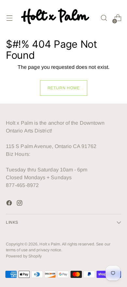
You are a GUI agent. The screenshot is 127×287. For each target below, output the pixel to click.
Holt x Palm (49, 244)
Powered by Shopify (24, 256)
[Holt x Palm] (56, 18)
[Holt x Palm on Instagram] (20, 204)
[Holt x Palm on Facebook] (10, 204)
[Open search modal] (103, 18)
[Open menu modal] (9, 18)
